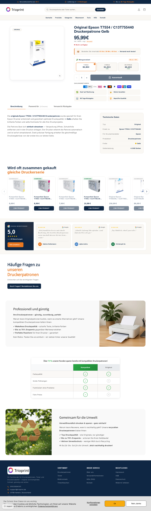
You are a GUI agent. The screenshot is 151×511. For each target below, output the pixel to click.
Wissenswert (79, 18)
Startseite (49, 18)
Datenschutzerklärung (48, 506)
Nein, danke (136, 503)
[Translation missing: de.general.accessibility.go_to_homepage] (15, 9)
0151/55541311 (15, 486)
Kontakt (102, 18)
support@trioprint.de (18, 489)
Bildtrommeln (63, 479)
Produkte (58, 18)
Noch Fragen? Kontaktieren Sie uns (24, 286)
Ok (115, 503)
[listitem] (19, 194)
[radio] (86, 67)
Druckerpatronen (64, 472)
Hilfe (95, 18)
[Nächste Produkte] (146, 191)
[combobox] (71, 9)
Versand (89, 41)
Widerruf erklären (122, 483)
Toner (60, 476)
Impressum (120, 472)
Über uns (90, 472)
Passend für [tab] (38, 106)
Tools (89, 18)
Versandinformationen (95, 476)
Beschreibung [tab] (16, 106)
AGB (117, 476)
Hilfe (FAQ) (91, 479)
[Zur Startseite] (27, 470)
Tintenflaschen (63, 483)
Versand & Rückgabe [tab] (63, 106)
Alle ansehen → (15, 245)
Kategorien (68, 18)
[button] (144, 9)
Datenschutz (120, 479)
